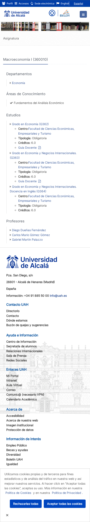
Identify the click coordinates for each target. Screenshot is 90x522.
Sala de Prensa (16, 355)
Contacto (12, 315)
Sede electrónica (44, 3)
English (64, 3)
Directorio (12, 311)
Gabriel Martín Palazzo (27, 239)
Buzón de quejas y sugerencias (27, 325)
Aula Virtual (14, 385)
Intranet (11, 380)
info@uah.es (58, 295)
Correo (10, 390)
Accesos (23, 3)
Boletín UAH (14, 459)
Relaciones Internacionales (24, 351)
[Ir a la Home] (16, 12)
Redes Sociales (16, 360)
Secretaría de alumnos (21, 346)
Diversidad (13, 454)
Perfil (9, 3)
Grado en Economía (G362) (30, 124)
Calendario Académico (21, 399)
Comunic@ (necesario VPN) (25, 394)
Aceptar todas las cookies (64, 503)
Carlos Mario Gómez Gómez (31, 235)
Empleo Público (16, 445)
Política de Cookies (18, 492)
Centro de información (21, 341)
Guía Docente (28, 147)
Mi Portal (12, 376)
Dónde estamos (16, 320)
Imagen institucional (19, 425)
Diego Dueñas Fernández (29, 230)
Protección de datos (19, 430)
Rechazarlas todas (25, 503)
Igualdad (12, 464)
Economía (18, 83)
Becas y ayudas (17, 450)
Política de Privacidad (66, 492)
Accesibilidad (15, 415)
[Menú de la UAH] (83, 14)
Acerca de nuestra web (22, 420)
